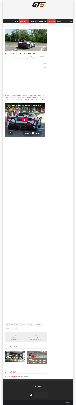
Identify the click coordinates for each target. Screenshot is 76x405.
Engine (18, 324)
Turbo (13, 328)
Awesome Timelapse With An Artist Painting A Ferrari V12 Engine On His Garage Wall (15, 357)
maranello (39, 324)
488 (7, 324)
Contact (60, 402)
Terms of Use (66, 402)
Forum (59, 21)
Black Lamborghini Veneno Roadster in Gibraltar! (36, 339)
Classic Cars (34, 21)
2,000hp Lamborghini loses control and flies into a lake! (37, 361)
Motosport (43, 21)
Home (6, 25)
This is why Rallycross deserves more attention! (15, 339)
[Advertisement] (24, 78)
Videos (26, 21)
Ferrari (25, 324)
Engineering (51, 21)
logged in (14, 376)
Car (12, 324)
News (21, 21)
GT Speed (15, 21)
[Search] (71, 21)
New (7, 328)
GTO (31, 324)
